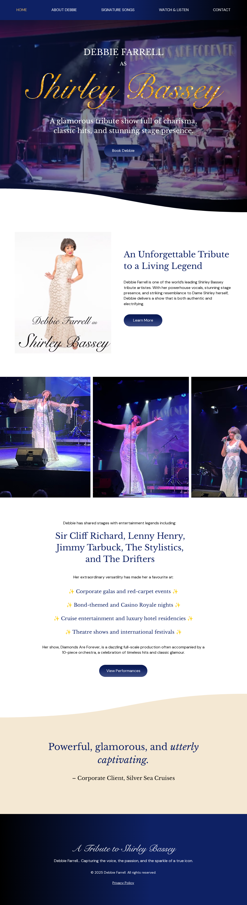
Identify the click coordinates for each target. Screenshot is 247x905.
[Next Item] (237, 437)
